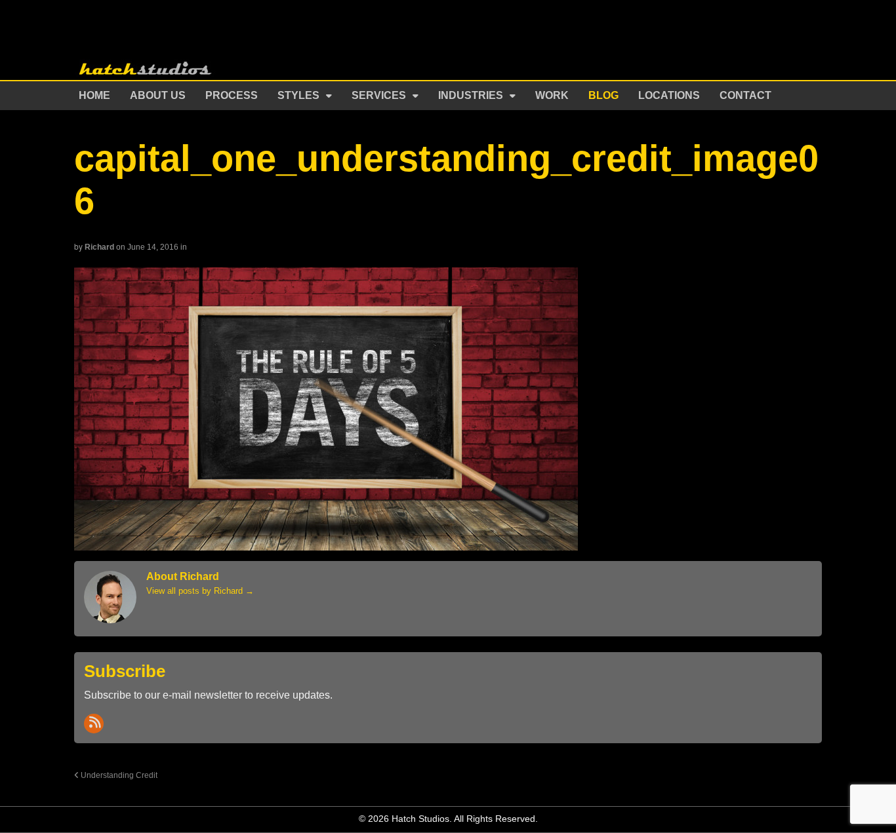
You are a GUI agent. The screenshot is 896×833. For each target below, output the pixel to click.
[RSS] (94, 723)
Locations (669, 95)
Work (552, 95)
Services (379, 95)
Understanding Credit (118, 775)
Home (94, 95)
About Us (158, 95)
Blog (603, 95)
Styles (298, 95)
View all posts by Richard (200, 591)
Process (231, 95)
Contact (745, 95)
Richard (99, 247)
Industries (470, 95)
